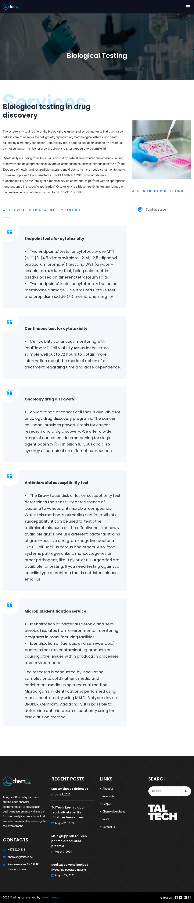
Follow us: (166, 897)
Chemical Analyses (113, 811)
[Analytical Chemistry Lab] (11, 7)
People (106, 803)
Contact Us (109, 826)
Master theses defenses (69, 789)
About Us (107, 788)
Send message (156, 209)
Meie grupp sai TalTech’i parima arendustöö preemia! (69, 841)
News (105, 819)
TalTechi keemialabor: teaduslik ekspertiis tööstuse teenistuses (68, 812)
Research (108, 796)
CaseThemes (50, 897)
